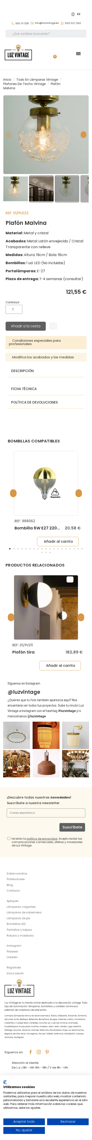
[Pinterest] (47, 1052)
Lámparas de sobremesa (24, 912)
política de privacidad (42, 839)
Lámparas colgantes (21, 907)
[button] (8, 134)
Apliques (13, 901)
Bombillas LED (16, 924)
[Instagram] (38, 1052)
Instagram (14, 946)
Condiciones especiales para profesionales (35, 342)
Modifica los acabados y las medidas (43, 357)
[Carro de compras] (53, 53)
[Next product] (87, 84)
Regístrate (14, 967)
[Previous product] (83, 84)
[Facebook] (30, 1052)
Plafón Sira (23, 652)
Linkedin (12, 957)
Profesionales (16, 879)
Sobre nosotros (17, 873)
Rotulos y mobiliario (20, 935)
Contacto (13, 890)
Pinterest (12, 951)
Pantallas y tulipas (19, 930)
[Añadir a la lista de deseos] (53, 326)
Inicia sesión (15, 973)
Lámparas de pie (18, 918)
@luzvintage (24, 692)
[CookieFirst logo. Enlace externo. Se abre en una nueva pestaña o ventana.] (5, 1082)
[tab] (46, 342)
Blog (10, 885)
